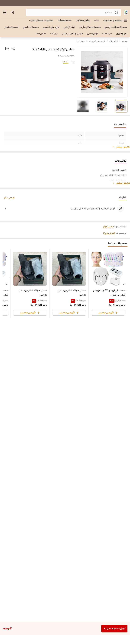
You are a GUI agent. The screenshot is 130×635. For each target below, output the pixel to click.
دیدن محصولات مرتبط (114, 628)
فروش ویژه (109, 233)
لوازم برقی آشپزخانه (97, 41)
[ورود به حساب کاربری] (12, 12)
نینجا (65, 61)
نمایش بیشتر (123, 146)
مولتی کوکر (80, 41)
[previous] (124, 283)
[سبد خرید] (4, 12)
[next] (6, 283)
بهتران (124, 41)
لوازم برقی (113, 41)
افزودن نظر (9, 197)
